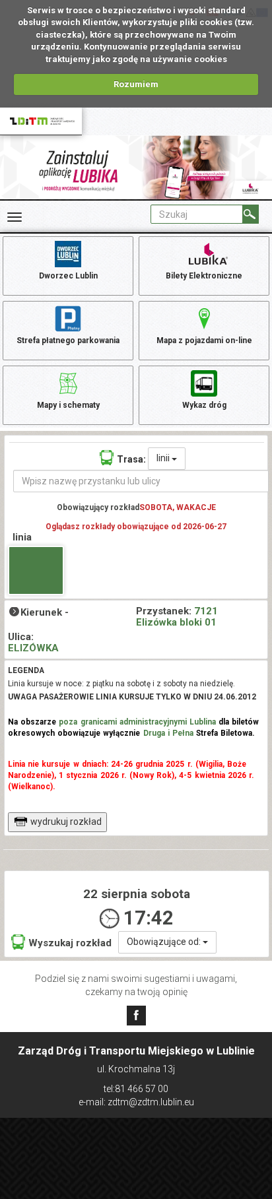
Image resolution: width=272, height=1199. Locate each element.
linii (164, 458)
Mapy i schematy (68, 405)
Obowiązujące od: (165, 941)
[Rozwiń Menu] (14, 217)
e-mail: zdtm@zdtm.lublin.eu (136, 1102)
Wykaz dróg (204, 405)
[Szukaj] (250, 214)
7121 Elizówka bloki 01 (177, 616)
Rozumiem (136, 84)
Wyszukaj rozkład (70, 943)
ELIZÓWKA (33, 648)
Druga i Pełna (168, 733)
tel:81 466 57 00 (136, 1089)
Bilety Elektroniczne (204, 275)
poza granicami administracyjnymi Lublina (137, 722)
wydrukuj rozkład (66, 821)
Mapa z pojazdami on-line (204, 340)
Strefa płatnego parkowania (68, 340)
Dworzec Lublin (68, 275)
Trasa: (131, 459)
